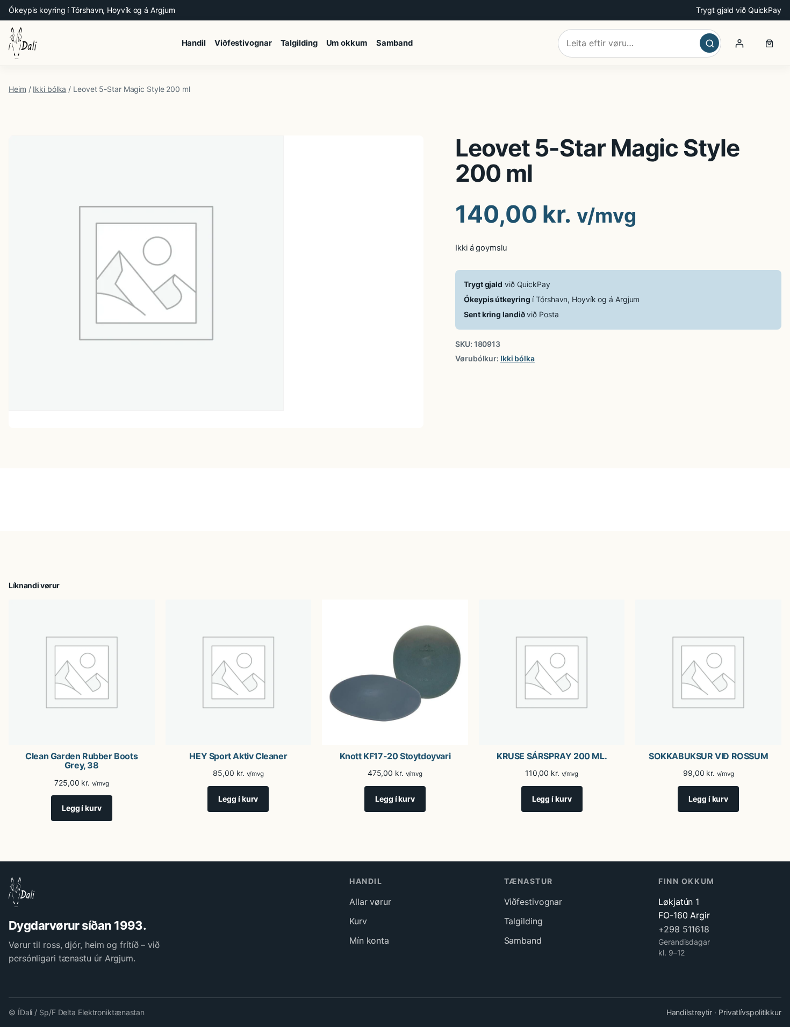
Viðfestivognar (533, 901)
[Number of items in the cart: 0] (769, 43)
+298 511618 (683, 929)
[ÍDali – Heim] (23, 43)
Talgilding (523, 921)
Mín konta (369, 940)
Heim (17, 89)
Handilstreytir (689, 1012)
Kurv (358, 921)
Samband (523, 940)
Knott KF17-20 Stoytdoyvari (395, 756)
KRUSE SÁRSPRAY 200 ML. (552, 756)
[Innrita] (739, 43)
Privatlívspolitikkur (750, 1012)
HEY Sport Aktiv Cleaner (238, 756)
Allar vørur (370, 901)
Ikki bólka (49, 89)
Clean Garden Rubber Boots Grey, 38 (81, 761)
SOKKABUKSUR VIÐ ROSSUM (708, 756)
